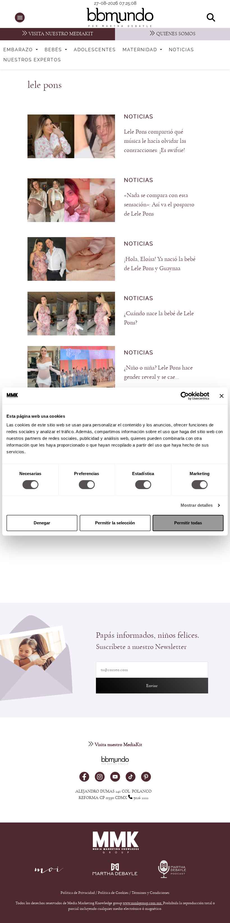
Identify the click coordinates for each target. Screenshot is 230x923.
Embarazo (18, 50)
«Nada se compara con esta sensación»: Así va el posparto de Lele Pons (159, 204)
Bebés (54, 50)
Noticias (181, 50)
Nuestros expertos (32, 60)
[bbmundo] (118, 17)
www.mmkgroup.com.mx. (143, 903)
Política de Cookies (113, 893)
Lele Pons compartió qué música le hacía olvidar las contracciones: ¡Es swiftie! (155, 140)
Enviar (152, 685)
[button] (20, 17)
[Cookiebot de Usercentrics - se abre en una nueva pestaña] (184, 396)
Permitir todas (188, 522)
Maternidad (141, 50)
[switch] (87, 484)
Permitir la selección (115, 522)
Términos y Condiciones (150, 893)
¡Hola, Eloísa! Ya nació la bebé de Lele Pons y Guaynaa (160, 263)
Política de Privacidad (78, 893)
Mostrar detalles (197, 505)
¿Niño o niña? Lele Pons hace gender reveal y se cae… (158, 372)
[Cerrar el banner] (222, 396)
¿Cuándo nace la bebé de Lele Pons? (159, 318)
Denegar (42, 522)
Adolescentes (95, 50)
